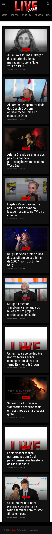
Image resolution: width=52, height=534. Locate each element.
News (4, 15)
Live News (12, 530)
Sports (39, 15)
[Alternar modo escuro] (41, 3)
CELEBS (15, 15)
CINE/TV (26, 15)
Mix (48, 15)
